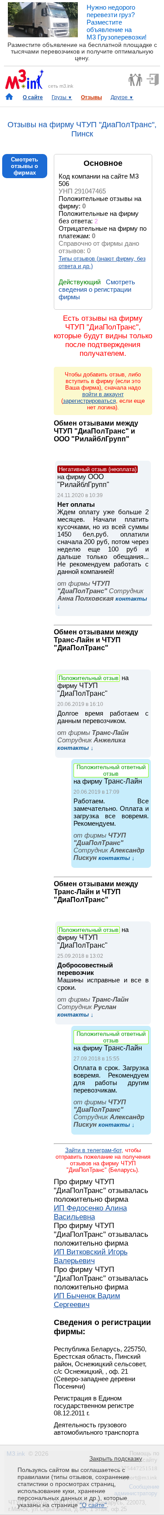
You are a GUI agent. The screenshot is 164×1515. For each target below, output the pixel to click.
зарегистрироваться (89, 401)
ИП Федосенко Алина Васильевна (90, 1212)
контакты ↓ (75, 748)
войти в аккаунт (103, 394)
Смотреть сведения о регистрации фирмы (97, 289)
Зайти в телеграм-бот (93, 1150)
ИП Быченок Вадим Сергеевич (87, 1300)
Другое (122, 97)
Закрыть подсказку (115, 1458)
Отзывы (91, 97)
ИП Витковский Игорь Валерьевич (91, 1256)
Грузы (62, 97)
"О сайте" (93, 1504)
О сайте (33, 97)
